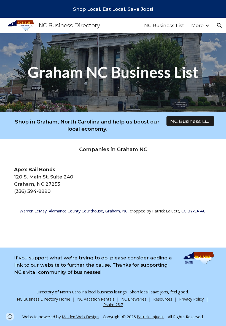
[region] (113, 9)
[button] (219, 25)
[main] (113, 72)
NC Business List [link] (164, 25)
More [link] (197, 25)
